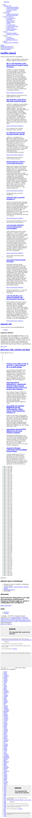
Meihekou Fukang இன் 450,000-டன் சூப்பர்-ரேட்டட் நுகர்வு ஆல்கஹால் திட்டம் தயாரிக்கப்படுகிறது (17, 365)
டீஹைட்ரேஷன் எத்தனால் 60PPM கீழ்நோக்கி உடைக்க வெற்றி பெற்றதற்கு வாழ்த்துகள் (16, 430)
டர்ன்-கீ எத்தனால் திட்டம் (25, 621)
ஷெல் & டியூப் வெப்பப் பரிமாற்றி (23, 620)
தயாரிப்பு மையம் (8, 53)
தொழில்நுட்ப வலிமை (12, 33)
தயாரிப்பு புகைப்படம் (8, 16)
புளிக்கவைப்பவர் (11, 22)
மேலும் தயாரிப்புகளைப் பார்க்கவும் (15, 92)
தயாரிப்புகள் (6, 12)
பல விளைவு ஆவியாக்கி (12, 26)
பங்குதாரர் (9, 37)
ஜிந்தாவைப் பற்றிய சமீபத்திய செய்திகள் (15, 350)
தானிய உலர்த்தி (10, 27)
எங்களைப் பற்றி (7, 5)
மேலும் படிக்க (4, 346)
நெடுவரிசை (9, 19)
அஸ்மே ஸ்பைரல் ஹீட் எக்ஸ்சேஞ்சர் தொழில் (11, 618)
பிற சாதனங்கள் (10, 30)
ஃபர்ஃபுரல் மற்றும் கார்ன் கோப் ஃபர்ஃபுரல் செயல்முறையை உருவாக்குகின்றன (15, 226)
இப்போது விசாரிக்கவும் (6, 605)
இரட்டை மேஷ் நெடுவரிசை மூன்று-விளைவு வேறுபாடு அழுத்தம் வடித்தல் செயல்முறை (17, 65)
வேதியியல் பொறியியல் (12, 39)
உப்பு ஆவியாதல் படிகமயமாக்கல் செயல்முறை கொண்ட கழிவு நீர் (16, 133)
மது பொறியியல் (10, 38)
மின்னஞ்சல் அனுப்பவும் (6, 624)
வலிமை (5, 31)
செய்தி (5, 41)
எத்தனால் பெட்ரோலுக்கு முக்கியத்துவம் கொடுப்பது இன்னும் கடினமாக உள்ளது (17, 449)
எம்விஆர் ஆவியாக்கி (12, 29)
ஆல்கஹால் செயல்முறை (12, 14)
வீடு (4, 4)
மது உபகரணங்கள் (11, 18)
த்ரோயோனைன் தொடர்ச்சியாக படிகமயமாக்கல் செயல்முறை (16, 162)
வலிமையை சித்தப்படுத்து (13, 34)
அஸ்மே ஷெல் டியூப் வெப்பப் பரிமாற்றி (9, 621)
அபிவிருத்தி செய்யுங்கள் (13, 8)
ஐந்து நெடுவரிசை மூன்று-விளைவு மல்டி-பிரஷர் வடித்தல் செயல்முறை (16, 100)
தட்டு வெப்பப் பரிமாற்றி (9, 620)
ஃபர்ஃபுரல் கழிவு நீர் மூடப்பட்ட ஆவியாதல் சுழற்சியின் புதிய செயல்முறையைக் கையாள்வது (15, 297)
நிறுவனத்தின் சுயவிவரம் (13, 7)
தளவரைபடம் (25, 617)
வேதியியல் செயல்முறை (12, 15)
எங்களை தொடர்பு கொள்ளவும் (11, 42)
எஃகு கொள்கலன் (11, 24)
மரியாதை (9, 11)
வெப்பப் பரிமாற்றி (11, 20)
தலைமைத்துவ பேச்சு (12, 10)
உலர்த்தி (8, 23)
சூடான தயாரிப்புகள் (16, 617)
